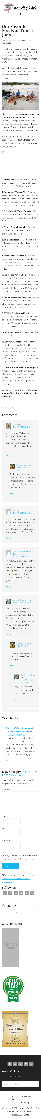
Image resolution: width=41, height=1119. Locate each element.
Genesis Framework (24, 1111)
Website (6, 840)
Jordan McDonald (20, 600)
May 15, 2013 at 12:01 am (23, 427)
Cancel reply (18, 775)
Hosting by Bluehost (11, 1076)
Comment (7, 789)
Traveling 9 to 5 (20, 8)
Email (5, 828)
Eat (13, 407)
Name (5, 816)
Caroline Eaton (23, 465)
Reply (8, 455)
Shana (15, 424)
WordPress (17, 1114)
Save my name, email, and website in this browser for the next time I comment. (19, 857)
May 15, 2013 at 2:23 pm (23, 556)
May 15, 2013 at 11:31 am (23, 513)
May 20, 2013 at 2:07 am (22, 602)
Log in (26, 1114)
